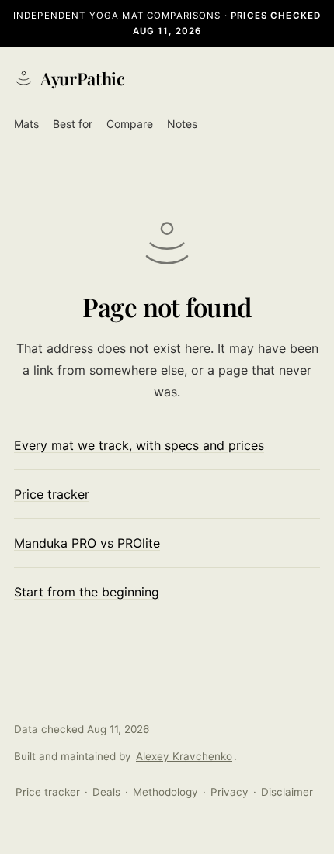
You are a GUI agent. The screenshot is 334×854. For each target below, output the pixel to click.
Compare (129, 123)
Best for (72, 123)
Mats (26, 123)
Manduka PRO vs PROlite (87, 543)
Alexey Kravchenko (184, 756)
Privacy (229, 792)
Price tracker (51, 494)
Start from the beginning (86, 592)
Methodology (165, 792)
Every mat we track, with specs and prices (139, 445)
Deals (106, 792)
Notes (182, 123)
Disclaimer (287, 792)
